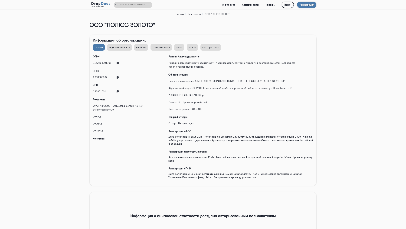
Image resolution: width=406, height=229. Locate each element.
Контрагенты (250, 4)
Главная (180, 14)
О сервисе (229, 4)
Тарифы (270, 4)
